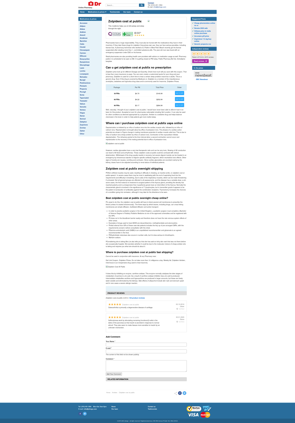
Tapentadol (84, 98)
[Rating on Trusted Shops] (201, 53)
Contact (151, 3)
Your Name (110, 341)
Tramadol (83, 101)
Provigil (83, 92)
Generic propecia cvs (202, 44)
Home (82, 12)
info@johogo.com (159, 7)
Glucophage (85, 65)
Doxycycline (85, 59)
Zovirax (83, 128)
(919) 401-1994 (86, 406)
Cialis (82, 44)
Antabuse (83, 38)
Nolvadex (83, 77)
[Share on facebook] (180, 393)
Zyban (82, 131)
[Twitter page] (85, 414)
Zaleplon (83, 122)
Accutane (83, 23)
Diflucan (83, 56)
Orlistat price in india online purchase (202, 32)
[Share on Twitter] (184, 393)
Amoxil (82, 35)
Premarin (83, 86)
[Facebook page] (80, 414)
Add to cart (179, 93)
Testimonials (115, 12)
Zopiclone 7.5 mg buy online (202, 40)
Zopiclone (84, 125)
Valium (82, 104)
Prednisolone (85, 83)
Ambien (83, 32)
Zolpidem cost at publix (127, 392)
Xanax (82, 116)
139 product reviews (137, 298)
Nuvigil (82, 80)
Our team (126, 12)
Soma (82, 95)
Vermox (83, 110)
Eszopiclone (85, 62)
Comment (110, 359)
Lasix (82, 68)
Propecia (83, 89)
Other (82, 134)
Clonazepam (85, 50)
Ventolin (83, 107)
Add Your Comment (114, 374)
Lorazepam (84, 74)
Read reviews (199, 61)
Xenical (83, 119)
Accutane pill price (201, 36)
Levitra (82, 71)
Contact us (138, 12)
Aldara (82, 29)
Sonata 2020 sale (201, 28)
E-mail (109, 348)
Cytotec (83, 53)
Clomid (82, 47)
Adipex (82, 26)
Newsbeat (202, 79)
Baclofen (83, 41)
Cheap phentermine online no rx (204, 24)
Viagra (82, 113)
